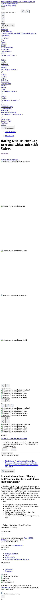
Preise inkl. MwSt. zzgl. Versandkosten (14, 439)
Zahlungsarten (31, 33)
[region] (20, 297)
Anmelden (4, 30)
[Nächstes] (7, 385)
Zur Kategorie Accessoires (10, 100)
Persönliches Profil (14, 33)
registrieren (8, 31)
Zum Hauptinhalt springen (10, 2)
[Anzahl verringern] (5, 449)
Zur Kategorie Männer (8, 69)
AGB (7, 555)
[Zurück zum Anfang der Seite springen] (3, 596)
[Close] (2, 403)
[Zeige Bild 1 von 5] (2, 388)
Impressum (8, 571)
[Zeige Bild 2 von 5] (4, 388)
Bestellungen (5, 35)
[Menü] (3, 8)
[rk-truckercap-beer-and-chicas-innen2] (14, 295)
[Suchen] (23, 11)
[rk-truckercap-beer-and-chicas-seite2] (14, 251)
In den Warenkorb (7, 453)
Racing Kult (5, 153)
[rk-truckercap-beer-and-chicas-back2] (14, 340)
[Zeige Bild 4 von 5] (8, 388)
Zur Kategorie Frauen (8, 55)
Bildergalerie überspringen (9, 159)
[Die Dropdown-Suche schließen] (27, 11)
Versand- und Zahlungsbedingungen (17, 559)
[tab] (21, 464)
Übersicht (4, 33)
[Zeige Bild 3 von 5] (6, 388)
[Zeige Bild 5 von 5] (10, 388)
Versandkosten (6, 587)
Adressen (23, 33)
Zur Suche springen (25, 2)
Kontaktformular (17, 545)
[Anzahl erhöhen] (14, 449)
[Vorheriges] (3, 385)
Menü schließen (9, 26)
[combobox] (10, 12)
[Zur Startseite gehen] (8, 5)
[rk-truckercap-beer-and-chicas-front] (13, 206)
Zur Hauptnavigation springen (18, 2)
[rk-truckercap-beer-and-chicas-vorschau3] (15, 161)
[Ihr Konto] (3, 22)
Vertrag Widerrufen (11, 553)
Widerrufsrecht (10, 557)
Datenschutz (9, 569)
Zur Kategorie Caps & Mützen (11, 114)
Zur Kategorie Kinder (8, 91)
